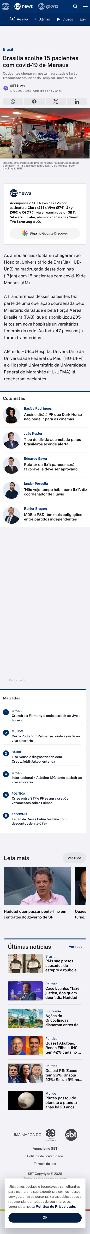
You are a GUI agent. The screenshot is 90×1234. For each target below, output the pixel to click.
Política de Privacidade (55, 1207)
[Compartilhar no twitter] (56, 101)
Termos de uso (45, 1164)
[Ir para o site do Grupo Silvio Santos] (37, 1135)
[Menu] (85, 6)
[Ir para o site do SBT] (71, 1135)
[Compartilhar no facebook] (34, 101)
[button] (37, 898)
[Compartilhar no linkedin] (77, 101)
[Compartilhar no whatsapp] (13, 101)
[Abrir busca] (75, 6)
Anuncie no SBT (45, 1148)
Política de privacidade (45, 1156)
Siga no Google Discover (49, 233)
